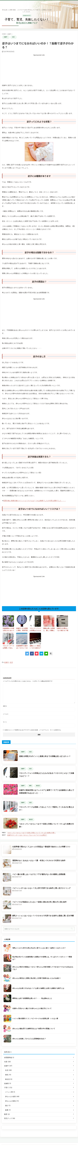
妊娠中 (6, 662)
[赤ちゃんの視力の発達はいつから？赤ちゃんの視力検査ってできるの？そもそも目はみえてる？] (7, 968)
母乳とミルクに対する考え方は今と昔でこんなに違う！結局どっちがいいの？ (39, 948)
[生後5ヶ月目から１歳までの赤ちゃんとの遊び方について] (7, 1008)
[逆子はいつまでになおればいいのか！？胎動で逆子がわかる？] (41, 653)
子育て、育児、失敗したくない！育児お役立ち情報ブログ (27, 21)
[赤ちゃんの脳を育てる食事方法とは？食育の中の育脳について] (7, 1028)
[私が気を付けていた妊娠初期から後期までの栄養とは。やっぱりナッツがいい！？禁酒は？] (7, 958)
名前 (5, 706)
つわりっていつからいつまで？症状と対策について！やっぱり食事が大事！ (31, 833)
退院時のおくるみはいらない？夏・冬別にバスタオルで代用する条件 (38, 860)
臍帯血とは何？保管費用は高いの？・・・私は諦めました (32, 998)
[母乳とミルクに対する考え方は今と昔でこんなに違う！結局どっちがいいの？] (7, 948)
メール (5, 714)
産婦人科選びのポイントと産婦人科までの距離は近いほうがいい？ (45, 756)
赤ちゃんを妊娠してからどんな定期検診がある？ (29, 1039)
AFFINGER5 (68, 1157)
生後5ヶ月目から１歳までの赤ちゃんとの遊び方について (32, 1008)
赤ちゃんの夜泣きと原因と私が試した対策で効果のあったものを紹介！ (36, 978)
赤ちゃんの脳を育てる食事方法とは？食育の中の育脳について (33, 1028)
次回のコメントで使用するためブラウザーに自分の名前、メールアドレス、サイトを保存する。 (33, 730)
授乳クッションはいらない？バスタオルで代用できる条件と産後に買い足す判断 (43, 916)
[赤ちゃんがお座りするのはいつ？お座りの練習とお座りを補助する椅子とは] (7, 988)
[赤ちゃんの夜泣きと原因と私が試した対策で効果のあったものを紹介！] (7, 978)
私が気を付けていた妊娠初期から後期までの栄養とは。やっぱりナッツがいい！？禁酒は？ (42, 958)
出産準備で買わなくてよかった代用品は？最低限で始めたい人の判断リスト (41, 847)
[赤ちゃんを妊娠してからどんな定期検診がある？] (7, 1038)
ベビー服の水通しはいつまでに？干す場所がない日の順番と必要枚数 (38, 874)
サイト (5, 722)
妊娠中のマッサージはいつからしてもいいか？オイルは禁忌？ (27, 835)
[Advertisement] (39, 69)
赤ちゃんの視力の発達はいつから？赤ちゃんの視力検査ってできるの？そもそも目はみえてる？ (42, 968)
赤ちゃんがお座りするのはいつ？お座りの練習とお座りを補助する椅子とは (38, 988)
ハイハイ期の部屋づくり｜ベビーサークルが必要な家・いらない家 (35, 1018)
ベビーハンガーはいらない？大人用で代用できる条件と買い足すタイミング (41, 888)
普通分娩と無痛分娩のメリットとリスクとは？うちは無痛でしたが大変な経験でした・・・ (34, 501)
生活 (11, 662)
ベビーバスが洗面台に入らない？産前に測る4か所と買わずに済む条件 (39, 902)
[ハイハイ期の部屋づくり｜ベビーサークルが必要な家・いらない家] (7, 1018)
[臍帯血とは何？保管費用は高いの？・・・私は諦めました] (7, 998)
